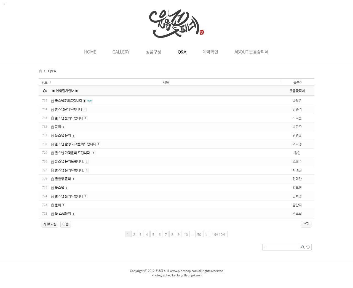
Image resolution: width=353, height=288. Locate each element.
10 (186, 234)
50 (199, 234)
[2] (65, 227)
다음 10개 (219, 234)
